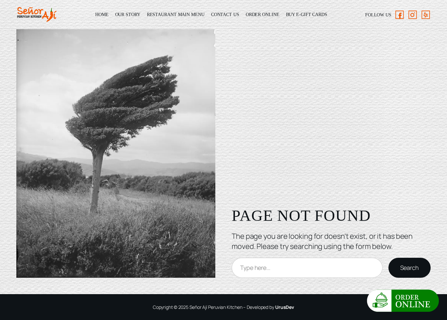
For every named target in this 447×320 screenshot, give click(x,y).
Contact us (225, 14)
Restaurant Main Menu (176, 14)
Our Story (127, 14)
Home (102, 14)
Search (409, 268)
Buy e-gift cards (306, 14)
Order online (262, 14)
